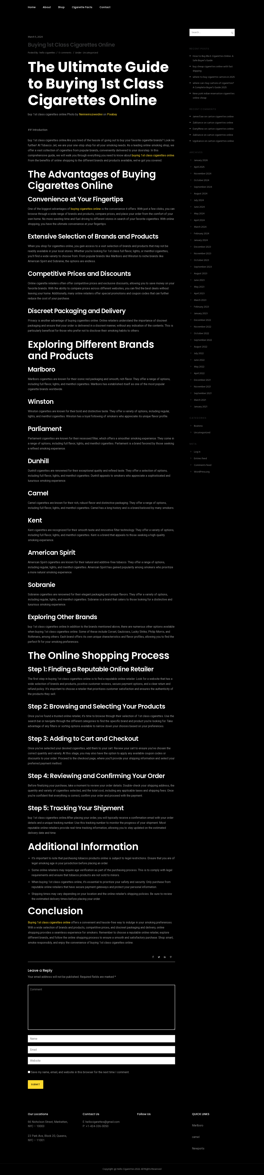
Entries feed (200, 459)
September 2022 (203, 340)
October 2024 (201, 180)
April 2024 (199, 220)
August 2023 (200, 274)
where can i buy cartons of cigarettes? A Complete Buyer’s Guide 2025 (213, 85)
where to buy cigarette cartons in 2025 (214, 77)
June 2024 (199, 207)
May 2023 (199, 287)
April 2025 (199, 167)
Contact (104, 7)
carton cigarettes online (221, 117)
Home (32, 7)
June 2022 (199, 360)
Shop (61, 7)
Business (198, 426)
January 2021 (200, 407)
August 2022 (200, 347)
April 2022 (199, 373)
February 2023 (201, 307)
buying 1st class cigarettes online (153, 155)
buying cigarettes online (85, 209)
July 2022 (199, 353)
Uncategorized (90, 53)
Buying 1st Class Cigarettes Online (71, 45)
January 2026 (201, 160)
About (47, 7)
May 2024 (199, 214)
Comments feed (202, 465)
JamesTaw (198, 117)
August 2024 (200, 194)
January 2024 (201, 240)
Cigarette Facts (82, 7)
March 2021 (200, 400)
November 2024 (202, 174)
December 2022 (202, 320)
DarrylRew (198, 129)
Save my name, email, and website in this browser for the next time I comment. (80, 1072)
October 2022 (201, 333)
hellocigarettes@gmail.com (102, 1122)
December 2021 (202, 380)
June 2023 (199, 280)
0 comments (65, 53)
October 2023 (201, 260)
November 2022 (202, 327)
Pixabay (112, 114)
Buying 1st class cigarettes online (49, 922)
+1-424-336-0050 (97, 1126)
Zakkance (198, 123)
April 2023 (199, 294)
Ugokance (198, 141)
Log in (197, 452)
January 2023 (201, 313)
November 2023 (202, 254)
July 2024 (199, 200)
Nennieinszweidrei (91, 114)
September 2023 (203, 267)
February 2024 (201, 234)
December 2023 (202, 247)
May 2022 (199, 367)
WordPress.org (202, 472)
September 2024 (203, 187)
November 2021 (202, 387)
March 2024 (200, 227)
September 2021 (203, 393)
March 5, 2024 (35, 37)
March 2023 (200, 300)
